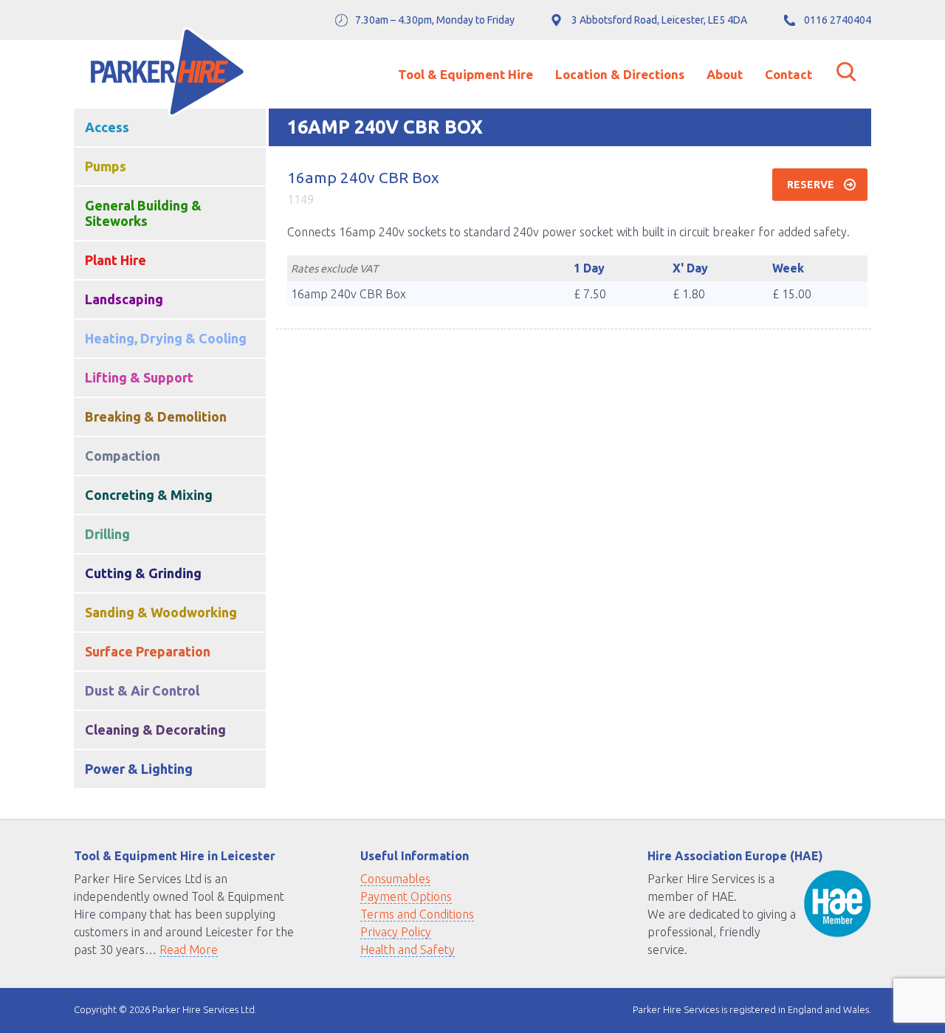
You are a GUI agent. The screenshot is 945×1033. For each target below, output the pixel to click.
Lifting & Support (139, 377)
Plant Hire (115, 260)
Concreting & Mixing (149, 494)
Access (107, 127)
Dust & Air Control (142, 690)
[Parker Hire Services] (167, 74)
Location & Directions (619, 74)
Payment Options (406, 896)
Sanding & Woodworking (161, 612)
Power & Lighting (139, 768)
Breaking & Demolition (156, 416)
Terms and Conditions (417, 914)
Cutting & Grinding (143, 573)
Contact (788, 74)
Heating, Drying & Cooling (166, 338)
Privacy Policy (395, 931)
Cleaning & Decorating (155, 729)
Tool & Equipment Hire (465, 74)
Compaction (122, 455)
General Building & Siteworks (143, 213)
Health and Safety (407, 949)
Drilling (107, 533)
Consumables (395, 878)
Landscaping (124, 299)
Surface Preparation (147, 651)
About (725, 74)
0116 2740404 (837, 20)
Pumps (105, 166)
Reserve (810, 185)
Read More (188, 949)
